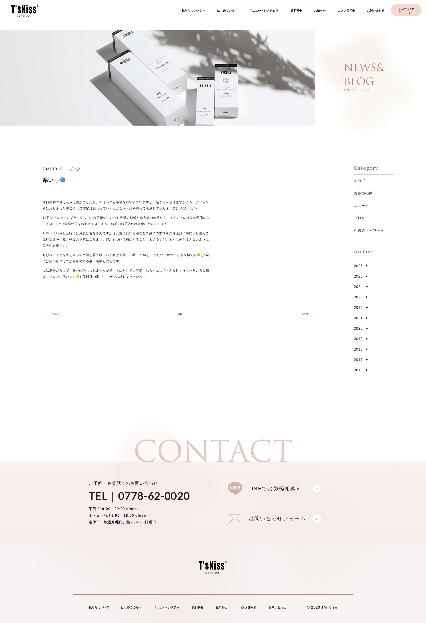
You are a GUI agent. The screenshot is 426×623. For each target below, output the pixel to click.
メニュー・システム (262, 10)
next (305, 314)
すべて (359, 181)
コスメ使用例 (346, 10)
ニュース (361, 205)
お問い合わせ (376, 10)
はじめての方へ (227, 10)
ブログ (75, 169)
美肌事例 (296, 10)
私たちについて (192, 10)
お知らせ (320, 10)
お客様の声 (363, 193)
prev (55, 314)
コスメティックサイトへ (406, 10)
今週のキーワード (369, 230)
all (180, 314)
